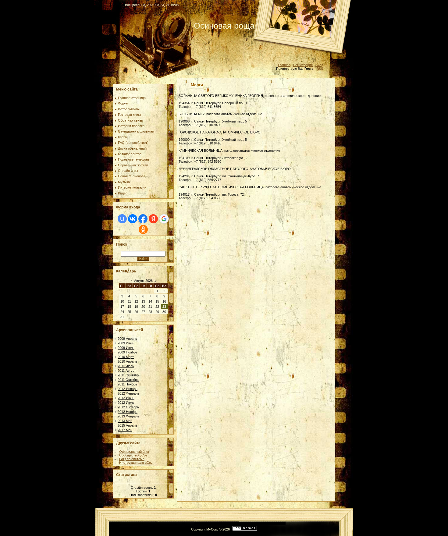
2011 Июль (126, 366)
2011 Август (127, 370)
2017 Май (125, 430)
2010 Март (126, 357)
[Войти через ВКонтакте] (132, 218)
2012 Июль (126, 402)
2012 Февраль (128, 393)
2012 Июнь (126, 398)
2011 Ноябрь (127, 384)
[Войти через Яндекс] (153, 218)
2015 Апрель (127, 425)
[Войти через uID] (122, 218)
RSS (319, 68)
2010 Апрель (127, 361)
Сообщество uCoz (133, 455)
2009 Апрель (127, 338)
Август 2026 (143, 280)
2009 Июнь (126, 343)
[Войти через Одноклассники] (143, 229)
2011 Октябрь (128, 380)
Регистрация (303, 65)
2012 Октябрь (128, 407)
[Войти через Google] (164, 219)
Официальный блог (134, 451)
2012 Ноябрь (127, 412)
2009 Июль (126, 348)
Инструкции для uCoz (136, 462)
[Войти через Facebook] (143, 218)
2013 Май (125, 421)
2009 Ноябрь (127, 352)
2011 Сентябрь (129, 375)
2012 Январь (127, 389)
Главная (284, 65)
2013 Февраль (128, 416)
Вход (319, 65)
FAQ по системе (131, 459)
